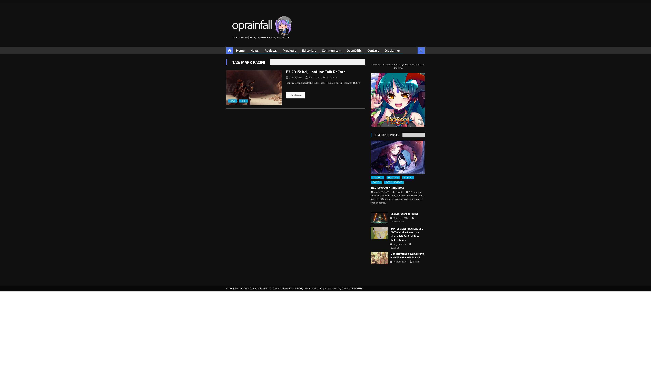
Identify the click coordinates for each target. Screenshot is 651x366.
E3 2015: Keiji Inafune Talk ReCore (316, 72)
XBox (243, 101)
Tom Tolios (314, 77)
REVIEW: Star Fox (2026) (404, 214)
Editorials (309, 50)
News (254, 50)
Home (240, 50)
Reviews (270, 50)
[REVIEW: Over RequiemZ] (398, 157)
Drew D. (416, 261)
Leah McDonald (397, 221)
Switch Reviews (394, 182)
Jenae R (399, 192)
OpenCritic (354, 50)
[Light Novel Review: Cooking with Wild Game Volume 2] (379, 258)
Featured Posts (387, 135)
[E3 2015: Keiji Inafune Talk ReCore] (254, 87)
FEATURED (393, 177)
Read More (295, 95)
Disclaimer (392, 50)
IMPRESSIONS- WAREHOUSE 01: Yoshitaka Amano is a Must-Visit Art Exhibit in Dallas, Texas (406, 234)
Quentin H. (395, 247)
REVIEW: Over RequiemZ (387, 187)
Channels (378, 177)
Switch (376, 182)
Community (330, 50)
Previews (289, 50)
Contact (373, 50)
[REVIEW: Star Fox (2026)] (379, 218)
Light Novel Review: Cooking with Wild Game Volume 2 (407, 256)
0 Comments (332, 77)
